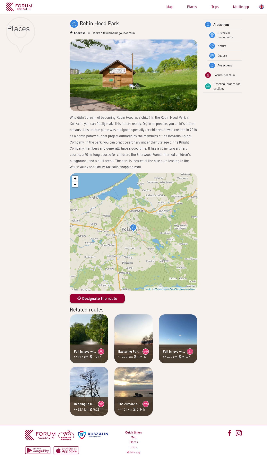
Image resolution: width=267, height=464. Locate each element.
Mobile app (241, 6)
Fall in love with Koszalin (85, 351)
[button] (133, 228)
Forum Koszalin (224, 75)
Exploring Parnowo (129, 351)
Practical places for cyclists (226, 86)
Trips (215, 6)
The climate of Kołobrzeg (129, 404)
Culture (222, 55)
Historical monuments (225, 35)
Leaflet (148, 289)
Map (169, 6)
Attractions (221, 24)
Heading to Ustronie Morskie (85, 404)
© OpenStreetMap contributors (181, 289)
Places (192, 6)
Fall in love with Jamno (174, 351)
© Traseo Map (160, 289)
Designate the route (99, 298)
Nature (222, 46)
